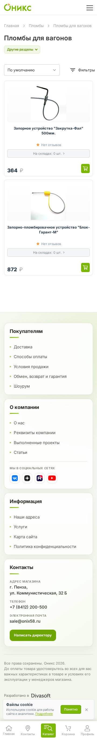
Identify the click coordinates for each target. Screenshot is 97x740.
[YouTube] (52, 478)
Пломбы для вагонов (72, 25)
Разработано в (16, 695)
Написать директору (33, 635)
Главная (11, 25)
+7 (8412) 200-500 (28, 607)
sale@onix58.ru (25, 621)
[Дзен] (27, 478)
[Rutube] (39, 478)
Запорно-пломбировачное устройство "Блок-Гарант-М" (48, 229)
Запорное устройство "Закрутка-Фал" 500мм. (48, 130)
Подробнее (44, 714)
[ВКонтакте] (15, 478)
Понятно (71, 709)
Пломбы (36, 25)
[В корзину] (85, 168)
